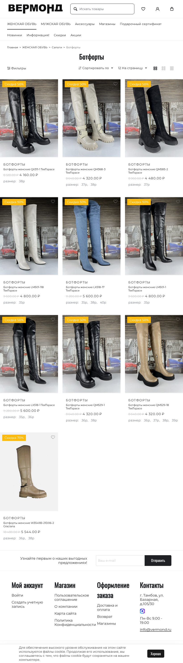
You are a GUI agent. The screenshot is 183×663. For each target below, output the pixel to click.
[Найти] (75, 9)
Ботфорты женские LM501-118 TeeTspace (23, 288)
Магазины (107, 24)
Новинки (14, 35)
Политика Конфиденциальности (75, 622)
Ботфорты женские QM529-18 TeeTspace (148, 406)
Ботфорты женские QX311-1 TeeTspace (28, 169)
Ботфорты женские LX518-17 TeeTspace (85, 288)
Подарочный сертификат (141, 24)
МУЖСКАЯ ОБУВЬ (56, 24)
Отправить (158, 560)
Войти (17, 595)
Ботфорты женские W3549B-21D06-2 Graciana (28, 524)
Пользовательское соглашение (71, 597)
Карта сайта (65, 613)
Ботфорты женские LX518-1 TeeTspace (29, 405)
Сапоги (57, 47)
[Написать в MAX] (142, 611)
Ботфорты (14, 164)
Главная (12, 47)
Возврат (104, 616)
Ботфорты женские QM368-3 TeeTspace (86, 171)
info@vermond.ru (155, 629)
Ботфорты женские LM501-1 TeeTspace (147, 288)
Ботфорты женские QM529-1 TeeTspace (85, 406)
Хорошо (156, 653)
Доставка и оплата (107, 607)
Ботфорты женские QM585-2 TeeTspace (148, 171)
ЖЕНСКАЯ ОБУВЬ (21, 24)
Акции (76, 35)
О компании (65, 606)
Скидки (60, 35)
